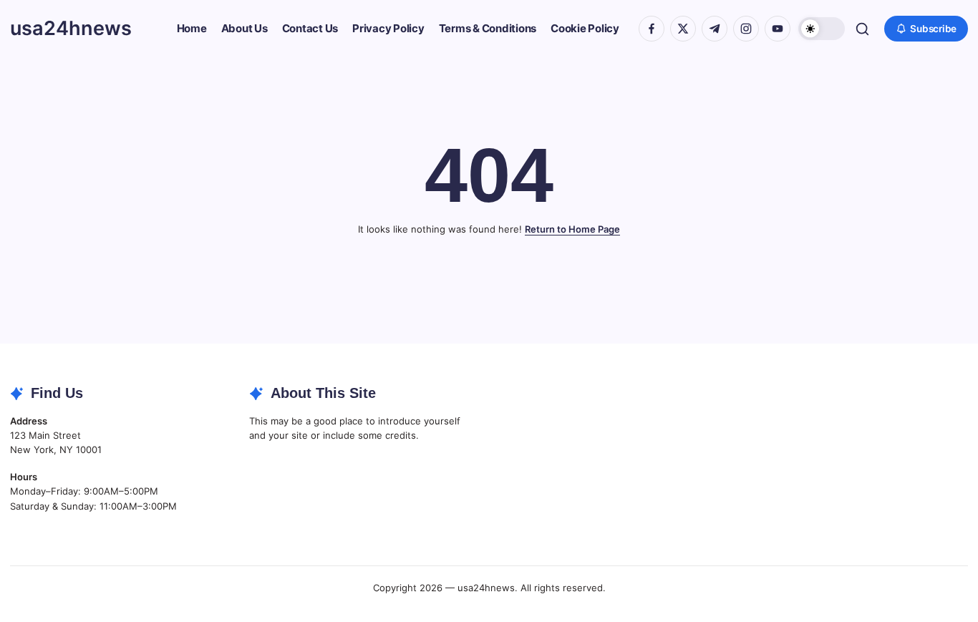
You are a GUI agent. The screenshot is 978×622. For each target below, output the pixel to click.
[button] (821, 29)
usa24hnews (71, 28)
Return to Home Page (572, 229)
